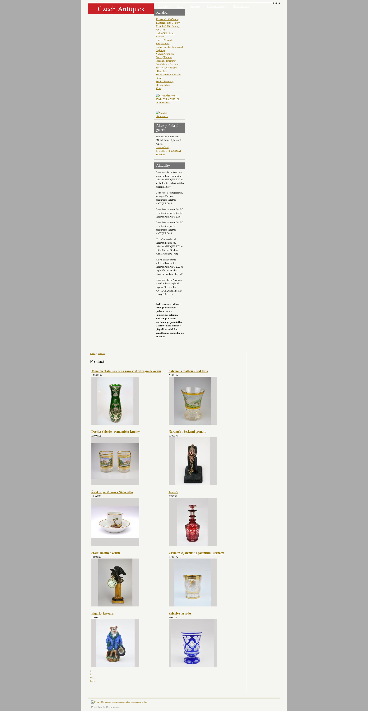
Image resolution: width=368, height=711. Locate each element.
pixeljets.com (113, 706)
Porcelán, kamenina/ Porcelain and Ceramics (167, 62)
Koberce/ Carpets (164, 40)
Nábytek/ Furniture (165, 53)
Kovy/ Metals (162, 43)
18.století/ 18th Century (167, 19)
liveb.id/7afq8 (162, 147)
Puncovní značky (216, 6)
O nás (180, 6)
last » (92, 681)
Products (101, 353)
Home (92, 353)
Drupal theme (97, 706)
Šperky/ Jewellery (164, 81)
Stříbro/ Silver (163, 85)
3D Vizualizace (241, 6)
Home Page (164, 6)
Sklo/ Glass (161, 71)
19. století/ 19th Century (168, 22)
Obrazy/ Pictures (164, 57)
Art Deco (160, 29)
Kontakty (195, 6)
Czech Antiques (121, 8)
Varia (158, 88)
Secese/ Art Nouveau (166, 67)
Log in (276, 2)
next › (93, 677)
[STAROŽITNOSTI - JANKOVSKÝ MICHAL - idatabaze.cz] (168, 102)
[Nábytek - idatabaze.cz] (168, 115)
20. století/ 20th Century (168, 26)
